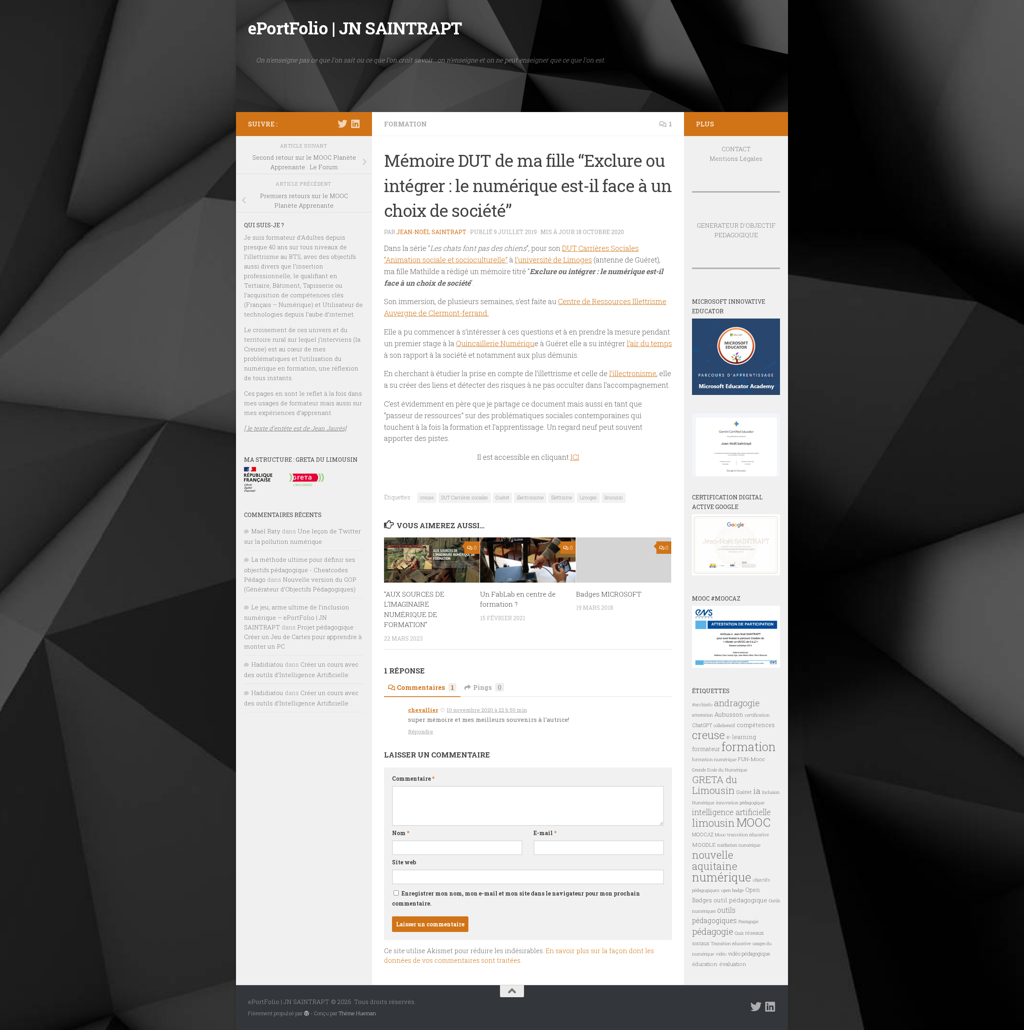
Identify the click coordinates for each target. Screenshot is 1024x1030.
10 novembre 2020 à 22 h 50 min (487, 709)
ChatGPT (702, 725)
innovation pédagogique (740, 803)
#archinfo (702, 704)
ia (756, 790)
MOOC (753, 822)
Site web (404, 862)
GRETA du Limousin (714, 785)
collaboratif (724, 725)
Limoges (588, 497)
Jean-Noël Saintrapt (431, 232)
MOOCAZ (702, 834)
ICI (574, 457)
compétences (756, 725)
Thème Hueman (357, 1013)
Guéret (502, 497)
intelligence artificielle (731, 812)
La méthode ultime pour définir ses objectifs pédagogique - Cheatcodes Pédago (299, 569)
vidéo (721, 954)
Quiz (739, 933)
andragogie (737, 703)
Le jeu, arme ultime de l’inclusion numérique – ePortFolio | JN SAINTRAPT (296, 617)
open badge (732, 890)
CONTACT (736, 149)
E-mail (545, 833)
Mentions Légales (736, 158)
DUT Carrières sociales (464, 497)
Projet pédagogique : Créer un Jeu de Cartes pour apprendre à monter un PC (303, 636)
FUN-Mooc (751, 759)
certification (757, 715)
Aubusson (728, 714)
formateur (706, 749)
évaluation (732, 964)
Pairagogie (748, 921)
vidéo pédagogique (749, 953)
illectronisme (530, 497)
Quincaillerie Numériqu (495, 343)
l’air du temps (649, 343)
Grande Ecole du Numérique (719, 770)
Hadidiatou (267, 664)
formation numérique (714, 759)
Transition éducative (731, 943)
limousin (613, 497)
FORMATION (405, 124)
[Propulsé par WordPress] (306, 1013)
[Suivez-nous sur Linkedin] (355, 123)
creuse (427, 497)
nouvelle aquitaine (714, 860)
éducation (705, 964)
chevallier (423, 709)
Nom (400, 833)
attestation (702, 715)
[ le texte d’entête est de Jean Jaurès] (295, 428)
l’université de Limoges (553, 260)
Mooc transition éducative (742, 835)
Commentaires (425, 687)
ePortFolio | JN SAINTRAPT (355, 28)
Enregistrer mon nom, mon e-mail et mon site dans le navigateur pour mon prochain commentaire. (516, 898)
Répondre (420, 731)
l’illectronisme (632, 373)
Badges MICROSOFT (609, 594)
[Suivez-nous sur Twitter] (342, 123)
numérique (721, 877)
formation (749, 746)
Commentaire (413, 778)
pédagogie (712, 931)
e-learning (741, 737)
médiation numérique (738, 845)
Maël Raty (265, 531)
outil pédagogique (740, 900)
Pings (487, 687)
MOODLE (704, 844)
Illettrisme (561, 497)
